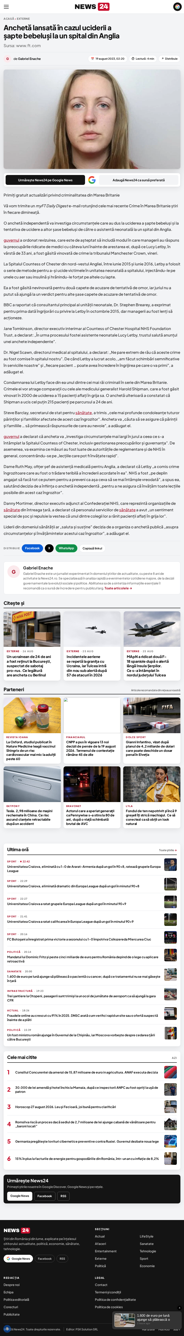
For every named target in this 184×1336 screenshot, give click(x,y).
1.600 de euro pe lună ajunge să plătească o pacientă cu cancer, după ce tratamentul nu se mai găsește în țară (83, 978)
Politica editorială (16, 1299)
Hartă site (148, 1329)
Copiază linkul (92, 548)
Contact (101, 1285)
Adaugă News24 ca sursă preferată (139, 180)
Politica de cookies (109, 1307)
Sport (144, 1258)
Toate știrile (168, 850)
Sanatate (147, 1244)
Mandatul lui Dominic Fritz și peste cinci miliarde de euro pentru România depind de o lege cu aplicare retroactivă (82, 959)
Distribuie (169, 58)
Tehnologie (148, 1251)
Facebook (32, 548)
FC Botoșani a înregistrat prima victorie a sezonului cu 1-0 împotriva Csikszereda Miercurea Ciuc (79, 939)
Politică (100, 1266)
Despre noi (12, 1285)
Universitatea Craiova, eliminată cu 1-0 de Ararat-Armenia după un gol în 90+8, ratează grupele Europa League (84, 868)
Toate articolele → (118, 588)
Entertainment (106, 1251)
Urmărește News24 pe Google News (45, 180)
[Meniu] (6, 7)
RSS (63, 1196)
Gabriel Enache (38, 567)
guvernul (11, 240)
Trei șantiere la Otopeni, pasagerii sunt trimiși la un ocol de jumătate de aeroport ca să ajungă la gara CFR (81, 998)
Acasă (9, 18)
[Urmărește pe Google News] (177, 6)
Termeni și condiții (108, 1292)
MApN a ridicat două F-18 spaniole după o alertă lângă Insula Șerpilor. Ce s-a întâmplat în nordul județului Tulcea (148, 665)
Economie (147, 1266)
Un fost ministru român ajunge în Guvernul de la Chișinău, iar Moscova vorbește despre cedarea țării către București (81, 1037)
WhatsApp (66, 548)
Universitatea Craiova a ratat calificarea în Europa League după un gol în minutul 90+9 (70, 921)
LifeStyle (146, 1236)
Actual (100, 1236)
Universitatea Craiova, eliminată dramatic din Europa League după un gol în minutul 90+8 (73, 886)
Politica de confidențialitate (115, 1299)
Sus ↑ (176, 1329)
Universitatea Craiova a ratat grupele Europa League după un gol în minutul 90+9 (66, 904)
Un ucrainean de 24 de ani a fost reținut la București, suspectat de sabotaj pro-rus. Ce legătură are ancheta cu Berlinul (29, 665)
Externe (101, 1258)
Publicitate (12, 1314)
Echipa (8, 1292)
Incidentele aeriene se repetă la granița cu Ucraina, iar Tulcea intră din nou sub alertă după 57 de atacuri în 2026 (87, 665)
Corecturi (11, 1307)
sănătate (83, 412)
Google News (19, 1196)
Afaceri (100, 1244)
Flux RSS (164, 1329)
